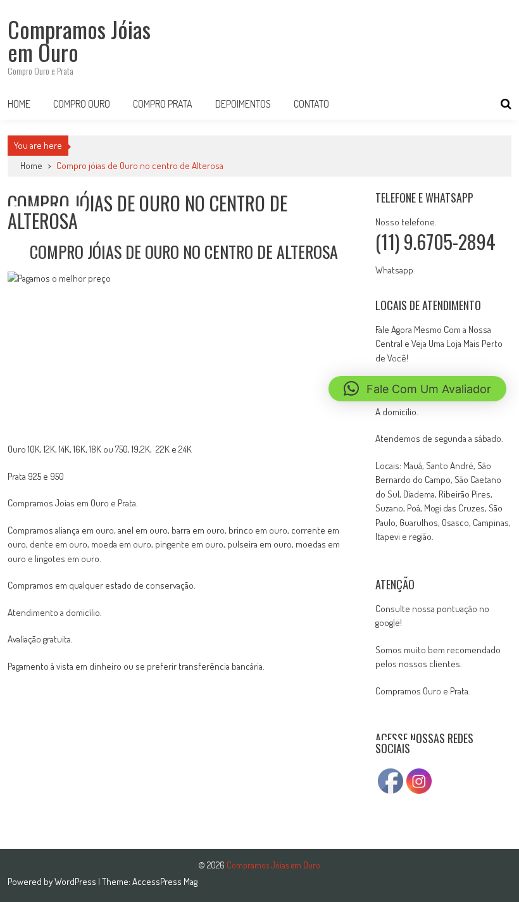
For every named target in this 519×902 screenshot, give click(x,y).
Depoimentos (243, 103)
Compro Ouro (81, 103)
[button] (417, 388)
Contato (311, 103)
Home (19, 103)
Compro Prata (162, 103)
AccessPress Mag (164, 881)
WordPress (76, 881)
